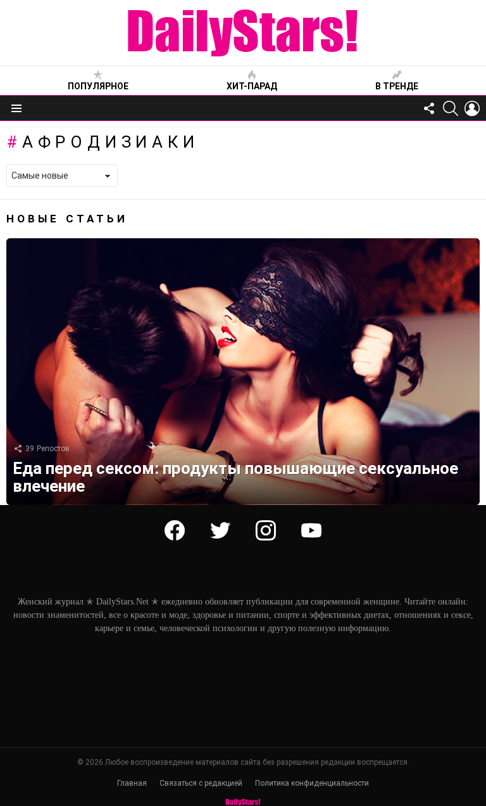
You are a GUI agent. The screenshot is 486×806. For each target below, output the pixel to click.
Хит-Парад (252, 86)
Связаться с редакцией (200, 783)
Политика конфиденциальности (312, 783)
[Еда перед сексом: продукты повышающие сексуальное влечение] (243, 371)
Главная (132, 783)
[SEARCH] (450, 108)
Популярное (98, 86)
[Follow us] (429, 108)
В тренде (396, 86)
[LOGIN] (472, 108)
